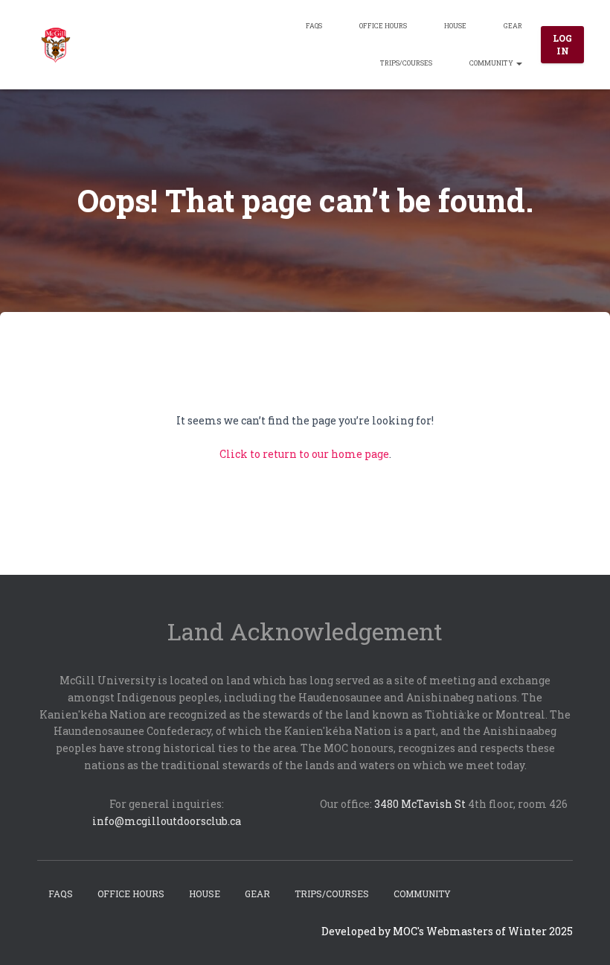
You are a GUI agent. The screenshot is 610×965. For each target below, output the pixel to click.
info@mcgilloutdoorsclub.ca (166, 821)
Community (492, 63)
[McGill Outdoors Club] (56, 44)
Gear (513, 26)
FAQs (314, 26)
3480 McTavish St (420, 804)
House (455, 26)
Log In (562, 44)
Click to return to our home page (304, 454)
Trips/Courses (406, 63)
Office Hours (383, 26)
